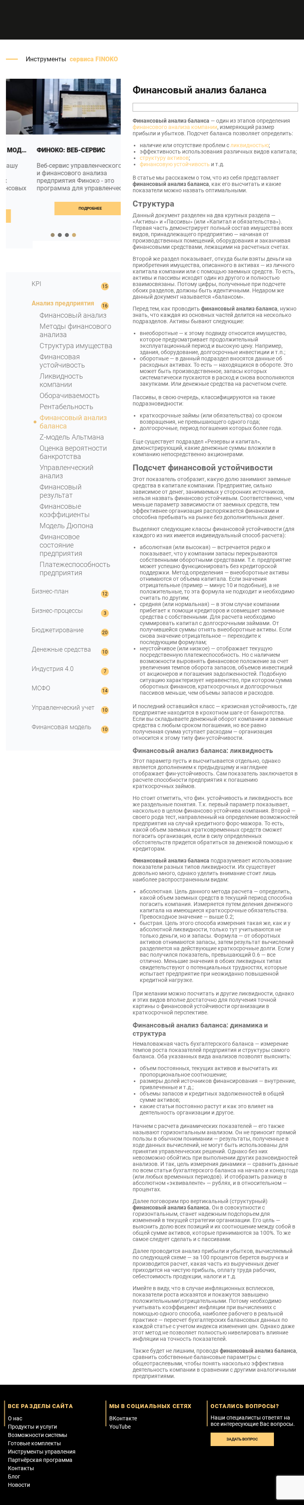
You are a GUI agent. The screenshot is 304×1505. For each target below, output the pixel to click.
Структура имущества (76, 345)
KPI (36, 284)
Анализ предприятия (63, 303)
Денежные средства (61, 649)
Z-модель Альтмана (72, 437)
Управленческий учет (63, 707)
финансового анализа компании (175, 127)
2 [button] (60, 235)
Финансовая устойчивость (62, 361)
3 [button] (67, 235)
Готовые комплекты (34, 1443)
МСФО (41, 688)
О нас (15, 1418)
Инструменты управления (42, 1451)
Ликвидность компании (61, 380)
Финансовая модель (61, 727)
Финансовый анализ (73, 315)
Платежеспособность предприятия (75, 568)
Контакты (21, 1468)
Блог (14, 1476)
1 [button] (53, 235)
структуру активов (164, 158)
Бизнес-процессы (57, 610)
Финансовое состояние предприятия (61, 545)
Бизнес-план (50, 591)
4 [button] (74, 235)
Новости (19, 1485)
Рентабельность (66, 406)
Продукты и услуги (32, 1426)
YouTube (120, 1426)
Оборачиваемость (70, 395)
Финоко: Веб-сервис (44, 150)
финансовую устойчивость (175, 164)
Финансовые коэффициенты (65, 510)
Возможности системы (37, 1435)
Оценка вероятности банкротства (73, 452)
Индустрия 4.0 (53, 669)
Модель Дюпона (66, 525)
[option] (63, 160)
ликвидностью (249, 145)
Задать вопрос (242, 1439)
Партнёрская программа (40, 1460)
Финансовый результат (61, 491)
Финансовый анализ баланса (73, 421)
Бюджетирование (58, 630)
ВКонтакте (123, 1418)
